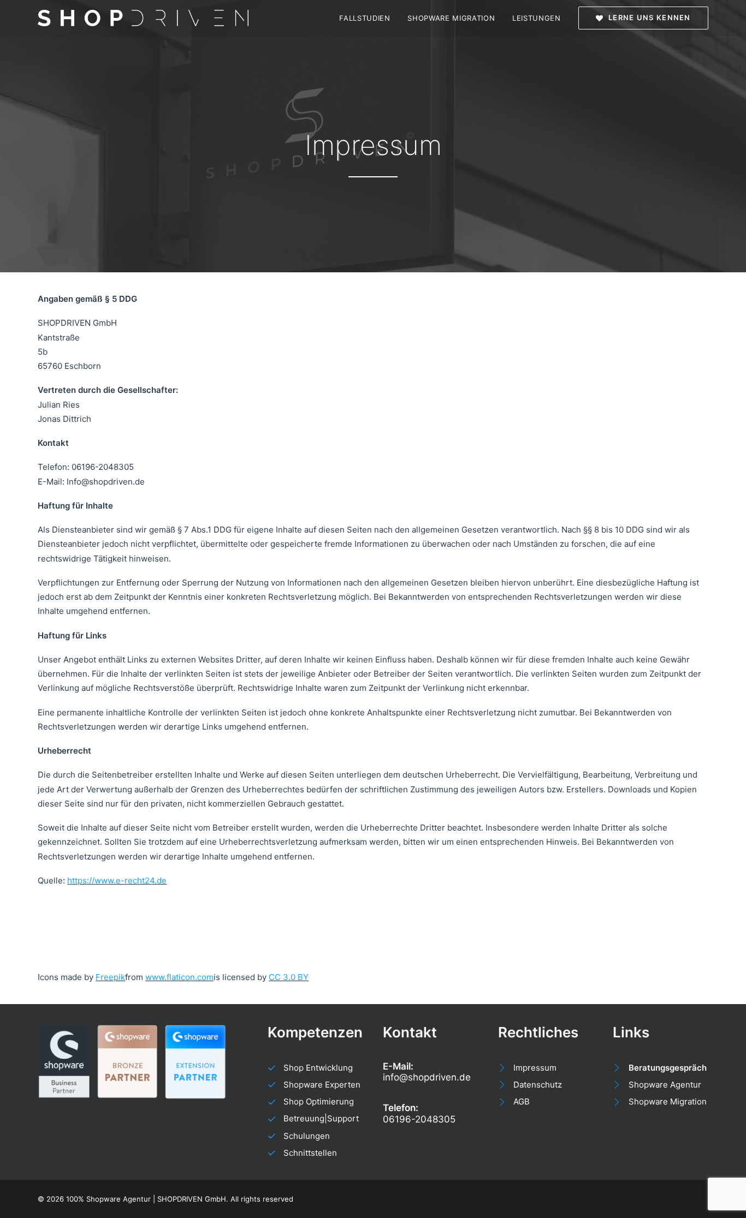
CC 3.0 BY (289, 977)
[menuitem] (368, 18)
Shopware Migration (451, 18)
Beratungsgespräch (668, 1067)
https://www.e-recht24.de (117, 880)
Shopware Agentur (665, 1084)
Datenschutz (537, 1084)
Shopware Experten (321, 1084)
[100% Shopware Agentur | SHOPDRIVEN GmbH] (143, 18)
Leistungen (536, 18)
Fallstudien (364, 18)
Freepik (110, 977)
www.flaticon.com (179, 977)
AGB (521, 1101)
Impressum (534, 1067)
